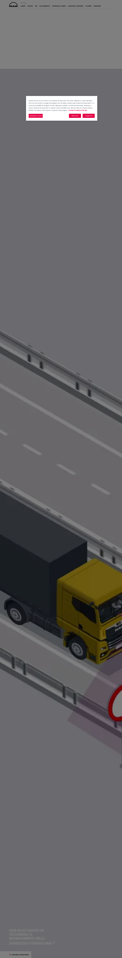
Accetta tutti (88, 116)
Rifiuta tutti (75, 116)
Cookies (71, 110)
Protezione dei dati (80, 110)
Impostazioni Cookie (36, 116)
